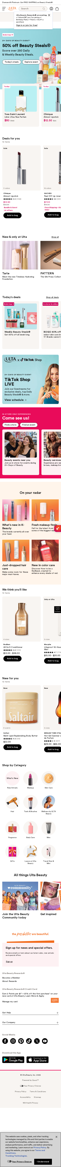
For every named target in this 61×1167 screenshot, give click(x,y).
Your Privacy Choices (22, 1162)
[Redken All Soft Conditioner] (21, 625)
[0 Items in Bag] (57, 9)
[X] (49, 15)
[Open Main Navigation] (4, 8)
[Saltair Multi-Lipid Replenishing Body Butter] (21, 714)
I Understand (43, 1162)
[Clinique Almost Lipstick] (21, 178)
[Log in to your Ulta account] (51, 9)
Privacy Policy (39, 1147)
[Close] (56, 1137)
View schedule (9, 356)
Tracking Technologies (16, 1156)
